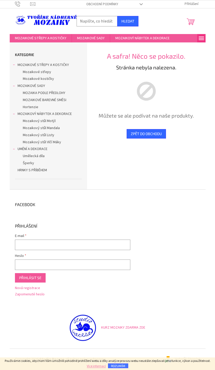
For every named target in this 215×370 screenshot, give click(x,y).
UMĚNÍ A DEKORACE (32, 149)
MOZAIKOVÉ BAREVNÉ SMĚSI (44, 100)
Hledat (127, 21)
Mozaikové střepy (37, 72)
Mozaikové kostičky (38, 78)
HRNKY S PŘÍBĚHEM (32, 170)
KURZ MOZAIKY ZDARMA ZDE (123, 327)
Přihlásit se (30, 277)
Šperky (28, 163)
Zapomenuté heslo (30, 294)
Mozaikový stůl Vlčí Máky (42, 142)
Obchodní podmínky (102, 4)
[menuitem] (41, 38)
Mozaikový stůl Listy (38, 135)
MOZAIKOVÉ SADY (31, 86)
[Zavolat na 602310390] (22, 4)
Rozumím (118, 366)
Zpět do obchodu (146, 133)
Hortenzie (30, 107)
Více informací (96, 366)
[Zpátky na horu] (83, 327)
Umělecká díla (34, 156)
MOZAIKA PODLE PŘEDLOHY (44, 93)
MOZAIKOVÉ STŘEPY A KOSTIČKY (43, 65)
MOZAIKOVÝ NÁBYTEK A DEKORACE (45, 114)
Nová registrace (27, 288)
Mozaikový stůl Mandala (41, 128)
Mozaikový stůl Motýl (39, 121)
